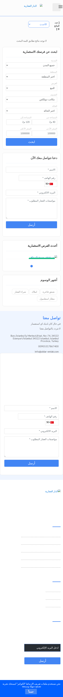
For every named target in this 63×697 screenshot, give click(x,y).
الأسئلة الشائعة (53, 603)
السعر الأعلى (26, 128)
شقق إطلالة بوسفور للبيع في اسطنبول (41, 564)
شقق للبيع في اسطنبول (49, 541)
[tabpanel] (31, 257)
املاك (34, 291)
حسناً (31, 691)
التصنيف (53, 94)
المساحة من (51, 117)
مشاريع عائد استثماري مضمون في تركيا (41, 533)
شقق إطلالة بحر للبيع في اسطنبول (43, 556)
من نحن (57, 596)
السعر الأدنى (51, 128)
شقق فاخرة (49, 291)
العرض (54, 83)
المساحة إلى (26, 117)
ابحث (31, 142)
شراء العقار (20, 291)
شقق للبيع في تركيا (51, 548)
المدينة (54, 60)
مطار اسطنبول (47, 298)
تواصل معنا (55, 588)
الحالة (54, 106)
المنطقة (53, 72)
